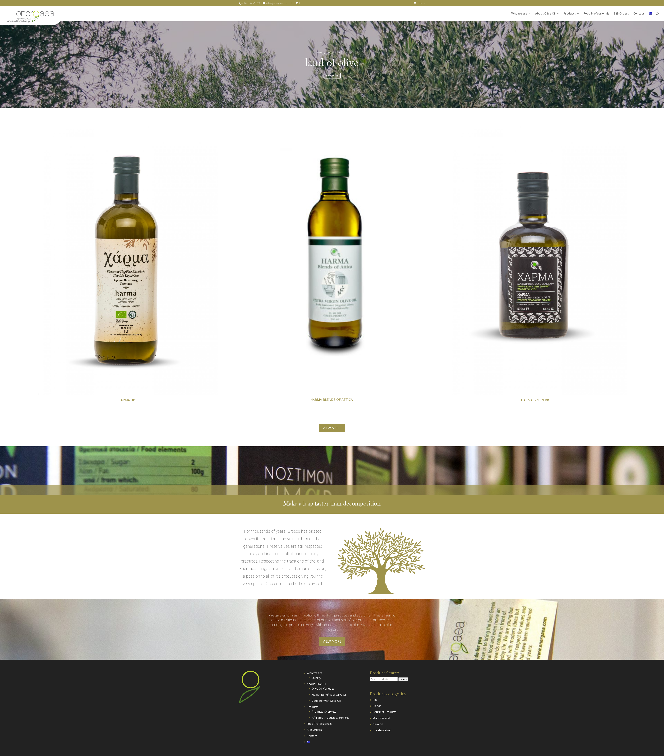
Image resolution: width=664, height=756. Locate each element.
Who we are (519, 13)
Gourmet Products (384, 712)
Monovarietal (381, 718)
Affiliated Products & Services (330, 718)
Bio (374, 700)
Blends (376, 706)
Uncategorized (381, 730)
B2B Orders (621, 13)
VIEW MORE (332, 75)
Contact (638, 13)
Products (570, 13)
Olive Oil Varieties (323, 688)
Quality (316, 678)
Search (403, 679)
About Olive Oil (545, 13)
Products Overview (324, 711)
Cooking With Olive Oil (326, 701)
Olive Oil (377, 724)
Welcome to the (332, 52)
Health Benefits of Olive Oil (329, 695)
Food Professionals (596, 13)
